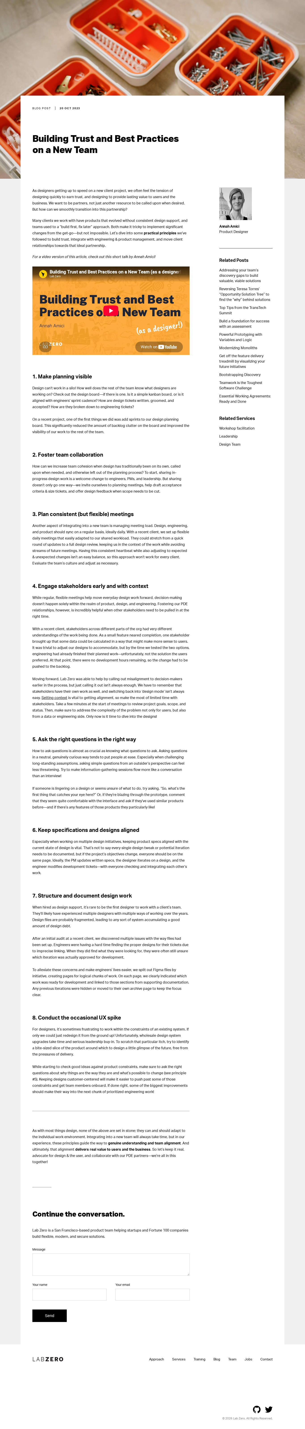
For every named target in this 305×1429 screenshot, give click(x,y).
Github (257, 1409)
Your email (122, 1284)
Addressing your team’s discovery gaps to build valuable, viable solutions (240, 275)
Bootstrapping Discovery (240, 374)
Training (199, 1359)
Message (38, 1249)
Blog (216, 1359)
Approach (156, 1359)
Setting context (54, 697)
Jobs (248, 1359)
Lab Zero (48, 1359)
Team (232, 1359)
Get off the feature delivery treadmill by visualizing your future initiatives (242, 361)
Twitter (269, 1409)
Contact (266, 1359)
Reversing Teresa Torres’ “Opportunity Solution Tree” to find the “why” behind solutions (244, 294)
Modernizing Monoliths (238, 348)
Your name (39, 1284)
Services (179, 1359)
